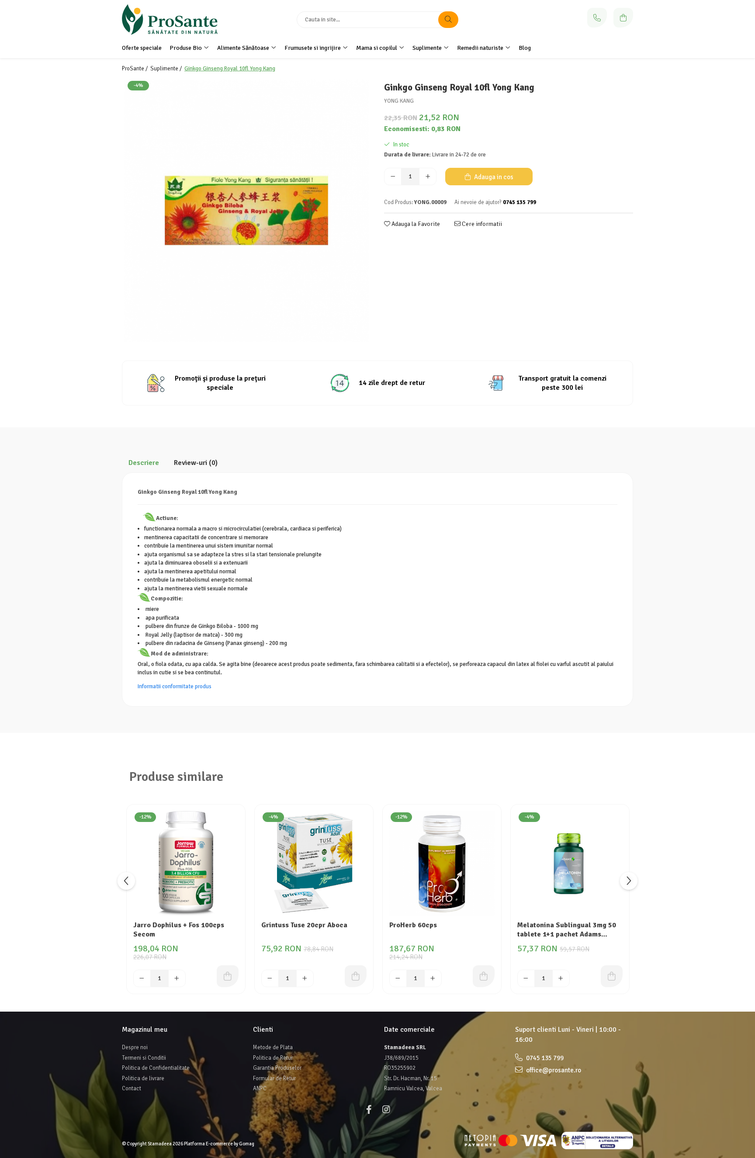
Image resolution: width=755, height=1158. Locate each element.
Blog (525, 48)
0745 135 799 (544, 1058)
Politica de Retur (273, 1057)
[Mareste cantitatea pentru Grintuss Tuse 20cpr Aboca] (305, 978)
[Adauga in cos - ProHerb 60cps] (484, 976)
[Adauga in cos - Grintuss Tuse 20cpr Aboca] (356, 976)
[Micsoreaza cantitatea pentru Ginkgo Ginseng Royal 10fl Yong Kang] (393, 176)
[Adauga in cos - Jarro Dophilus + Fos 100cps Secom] (228, 976)
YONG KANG (399, 100)
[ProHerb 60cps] (442, 863)
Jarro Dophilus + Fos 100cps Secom (178, 930)
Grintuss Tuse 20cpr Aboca (304, 925)
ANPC (260, 1088)
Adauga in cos (493, 177)
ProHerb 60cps (413, 925)
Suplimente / (166, 68)
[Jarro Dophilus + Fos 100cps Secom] (186, 863)
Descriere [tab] (143, 462)
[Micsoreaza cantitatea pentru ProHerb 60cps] (398, 978)
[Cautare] (448, 19)
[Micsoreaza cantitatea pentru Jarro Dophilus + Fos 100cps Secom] (142, 978)
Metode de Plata (273, 1047)
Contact (131, 1088)
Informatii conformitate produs (174, 686)
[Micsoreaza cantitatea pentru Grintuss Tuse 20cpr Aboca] (270, 978)
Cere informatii (481, 224)
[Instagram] (386, 1109)
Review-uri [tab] (196, 462)
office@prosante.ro (553, 1070)
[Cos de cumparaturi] (623, 18)
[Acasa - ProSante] (176, 19)
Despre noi (135, 1047)
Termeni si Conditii (144, 1057)
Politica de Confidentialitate (156, 1067)
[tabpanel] (246, 211)
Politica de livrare (143, 1078)
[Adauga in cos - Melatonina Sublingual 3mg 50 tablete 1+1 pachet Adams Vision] (612, 976)
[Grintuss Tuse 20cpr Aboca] (314, 863)
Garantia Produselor (277, 1067)
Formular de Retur (274, 1078)
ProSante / (135, 68)
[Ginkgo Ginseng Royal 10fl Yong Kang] (246, 211)
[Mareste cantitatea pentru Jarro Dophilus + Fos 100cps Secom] (177, 978)
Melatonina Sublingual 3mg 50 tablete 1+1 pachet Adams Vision (566, 930)
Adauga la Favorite (415, 224)
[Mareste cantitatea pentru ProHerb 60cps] (433, 978)
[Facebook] (368, 1109)
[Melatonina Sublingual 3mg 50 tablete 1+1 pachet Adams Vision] (570, 863)
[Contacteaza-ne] (597, 18)
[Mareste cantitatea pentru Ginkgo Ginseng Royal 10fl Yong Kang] (427, 176)
